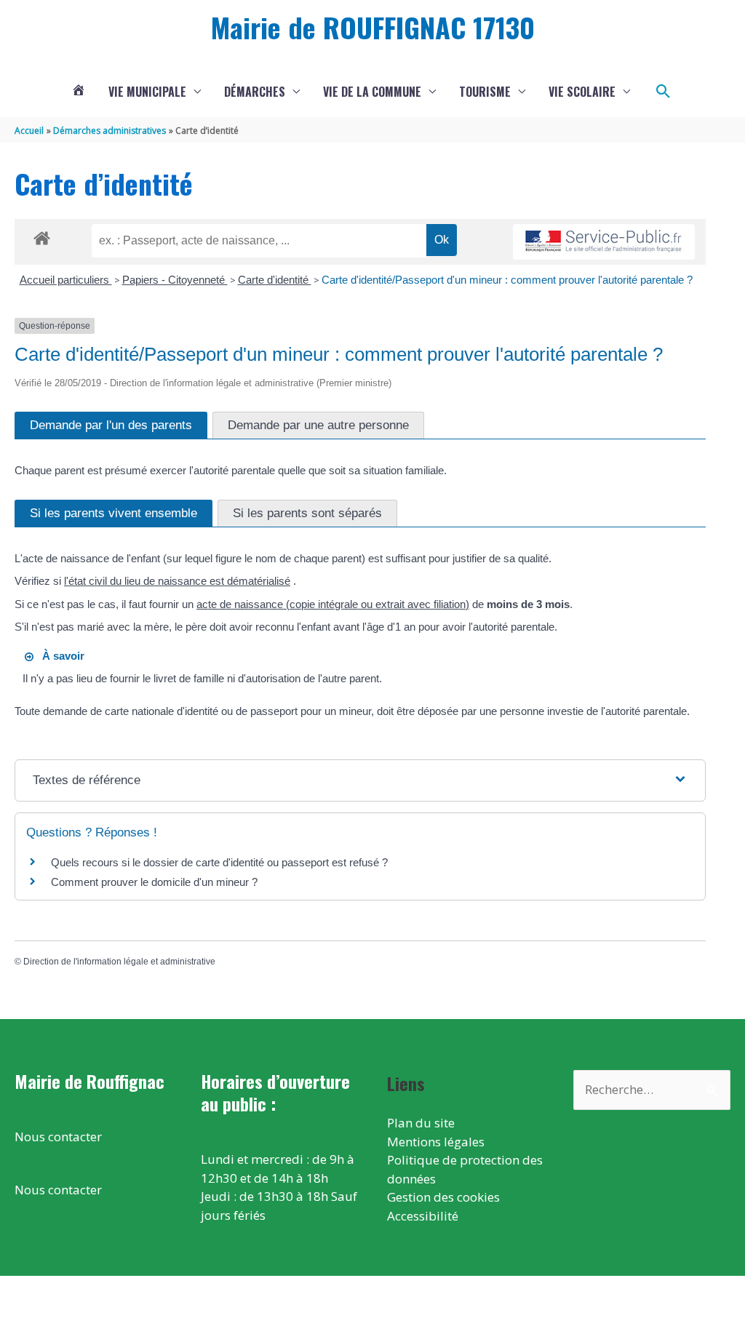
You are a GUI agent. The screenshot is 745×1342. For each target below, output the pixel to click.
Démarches (254, 91)
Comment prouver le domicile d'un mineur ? (154, 882)
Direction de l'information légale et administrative (119, 961)
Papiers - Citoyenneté (175, 279)
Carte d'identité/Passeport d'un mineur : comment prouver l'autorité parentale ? (507, 279)
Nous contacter (58, 1136)
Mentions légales (436, 1141)
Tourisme (485, 91)
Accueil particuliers (66, 279)
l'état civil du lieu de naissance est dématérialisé (177, 581)
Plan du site (421, 1122)
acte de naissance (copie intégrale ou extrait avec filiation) (332, 604)
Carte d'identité (274, 279)
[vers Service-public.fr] (604, 242)
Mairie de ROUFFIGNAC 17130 (373, 27)
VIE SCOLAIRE (582, 91)
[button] (663, 91)
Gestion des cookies (443, 1197)
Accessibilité (422, 1215)
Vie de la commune (372, 91)
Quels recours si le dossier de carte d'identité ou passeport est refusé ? (219, 862)
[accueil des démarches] (41, 235)
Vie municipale (147, 91)
